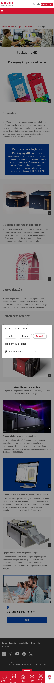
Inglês (10, 336)
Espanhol (25, 336)
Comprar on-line (46, 4)
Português (40, 336)
